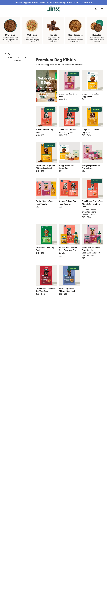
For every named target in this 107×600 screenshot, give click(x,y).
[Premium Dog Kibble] (10, 25)
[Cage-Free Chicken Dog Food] (92, 116)
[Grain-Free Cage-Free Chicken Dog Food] (46, 152)
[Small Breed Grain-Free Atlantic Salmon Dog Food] (92, 188)
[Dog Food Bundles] (96, 25)
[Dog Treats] (53, 25)
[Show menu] (4, 9)
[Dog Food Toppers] (75, 25)
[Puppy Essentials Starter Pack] (69, 152)
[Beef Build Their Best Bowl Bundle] (92, 234)
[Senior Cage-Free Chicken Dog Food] (69, 275)
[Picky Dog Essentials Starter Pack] (92, 152)
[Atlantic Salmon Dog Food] (46, 116)
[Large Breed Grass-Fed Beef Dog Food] (46, 275)
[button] (96, 9)
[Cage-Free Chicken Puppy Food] (92, 80)
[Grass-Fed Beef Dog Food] (69, 80)
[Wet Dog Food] (31, 25)
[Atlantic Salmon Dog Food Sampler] (69, 188)
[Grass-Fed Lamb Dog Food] (46, 234)
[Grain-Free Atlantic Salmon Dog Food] (69, 116)
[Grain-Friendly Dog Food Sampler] (46, 188)
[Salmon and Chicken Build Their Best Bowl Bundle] (69, 234)
